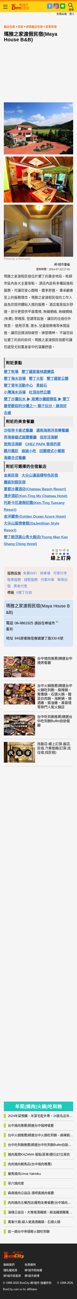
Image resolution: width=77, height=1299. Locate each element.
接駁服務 (31, 580)
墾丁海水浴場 (15, 379)
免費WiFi (30, 573)
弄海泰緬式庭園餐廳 (20, 437)
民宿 (20, 26)
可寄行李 (60, 573)
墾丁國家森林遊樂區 (38, 372)
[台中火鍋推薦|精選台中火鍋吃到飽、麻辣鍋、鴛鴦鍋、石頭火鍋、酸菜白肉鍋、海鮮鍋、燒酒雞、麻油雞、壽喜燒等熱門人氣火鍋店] (19, 694)
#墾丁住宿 (24, 592)
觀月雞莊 (11, 451)
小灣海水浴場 (15, 392)
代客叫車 (47, 580)
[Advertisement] (38, 71)
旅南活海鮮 (13, 444)
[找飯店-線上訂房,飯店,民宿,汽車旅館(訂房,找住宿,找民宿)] (19, 752)
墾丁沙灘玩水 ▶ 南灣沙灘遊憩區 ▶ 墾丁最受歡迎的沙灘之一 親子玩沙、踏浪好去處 (37, 406)
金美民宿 (11, 475)
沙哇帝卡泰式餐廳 (18, 430)
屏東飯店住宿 (34, 26)
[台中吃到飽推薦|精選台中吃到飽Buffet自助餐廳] (19, 725)
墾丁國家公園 (57, 379)
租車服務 (14, 580)
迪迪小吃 (29, 451)
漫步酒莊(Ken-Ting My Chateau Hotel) (35, 496)
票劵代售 (20, 586)
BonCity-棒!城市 (30, 1282)
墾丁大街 (36, 379)
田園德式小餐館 (52, 451)
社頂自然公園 (40, 392)
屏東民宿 (51, 26)
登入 (71, 14)
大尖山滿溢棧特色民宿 (40, 475)
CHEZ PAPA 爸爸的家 (43, 444)
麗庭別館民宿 (15, 482)
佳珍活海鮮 (49, 437)
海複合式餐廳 (15, 458)
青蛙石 (41, 385)
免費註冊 (61, 14)
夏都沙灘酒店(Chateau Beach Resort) (35, 489)
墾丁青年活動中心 (18, 385)
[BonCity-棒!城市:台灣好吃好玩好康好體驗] (20, 6)
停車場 (45, 573)
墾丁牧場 (11, 372)
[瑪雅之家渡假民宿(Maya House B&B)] (63, 621)
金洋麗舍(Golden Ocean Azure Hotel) (35, 517)
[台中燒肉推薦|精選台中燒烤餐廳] (19, 666)
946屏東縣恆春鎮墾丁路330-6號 (39, 638)
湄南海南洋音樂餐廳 (52, 430)
